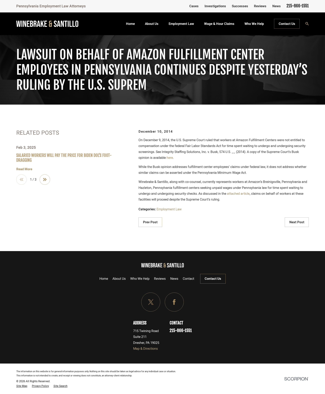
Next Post (296, 222)
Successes (240, 6)
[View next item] (45, 179)
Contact (188, 279)
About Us (119, 279)
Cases (194, 6)
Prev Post (150, 222)
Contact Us (287, 24)
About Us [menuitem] (151, 24)
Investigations (215, 6)
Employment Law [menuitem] (181, 24)
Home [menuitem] (130, 24)
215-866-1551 (298, 5)
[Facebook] (174, 302)
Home (103, 279)
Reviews (260, 6)
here (170, 158)
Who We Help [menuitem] (254, 24)
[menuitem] (21, 386)
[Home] (47, 24)
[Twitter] (150, 302)
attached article (238, 193)
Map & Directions (145, 348)
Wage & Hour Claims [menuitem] (219, 24)
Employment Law (169, 209)
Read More (24, 169)
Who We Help (140, 279)
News (276, 6)
